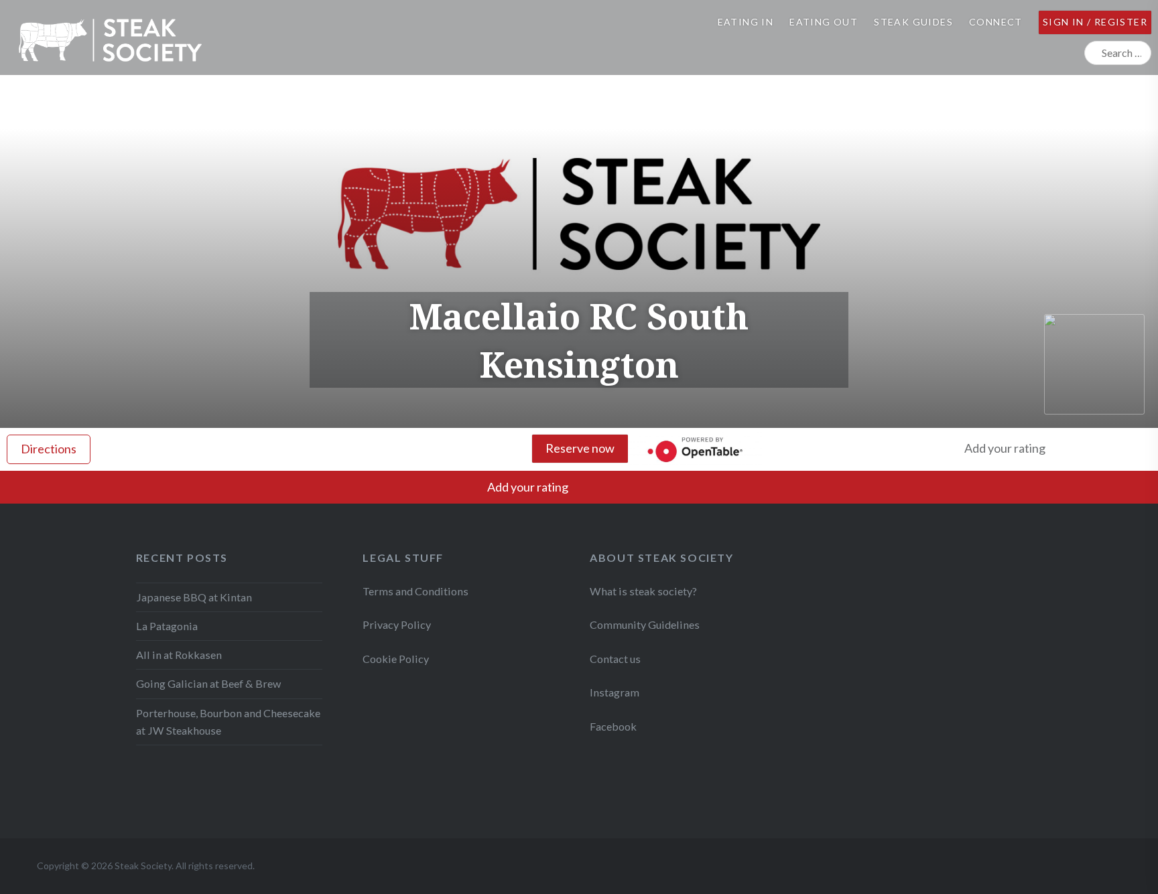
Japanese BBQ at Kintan (194, 597)
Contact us (615, 658)
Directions (48, 448)
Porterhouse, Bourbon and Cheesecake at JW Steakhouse (228, 721)
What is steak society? (643, 591)
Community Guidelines (645, 624)
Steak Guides (913, 21)
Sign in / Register (1095, 21)
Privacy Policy (397, 624)
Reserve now (580, 448)
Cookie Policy (396, 658)
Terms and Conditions (415, 591)
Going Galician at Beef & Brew (208, 683)
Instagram (615, 692)
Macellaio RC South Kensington (579, 340)
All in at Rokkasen (179, 654)
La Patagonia (167, 625)
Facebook (613, 726)
